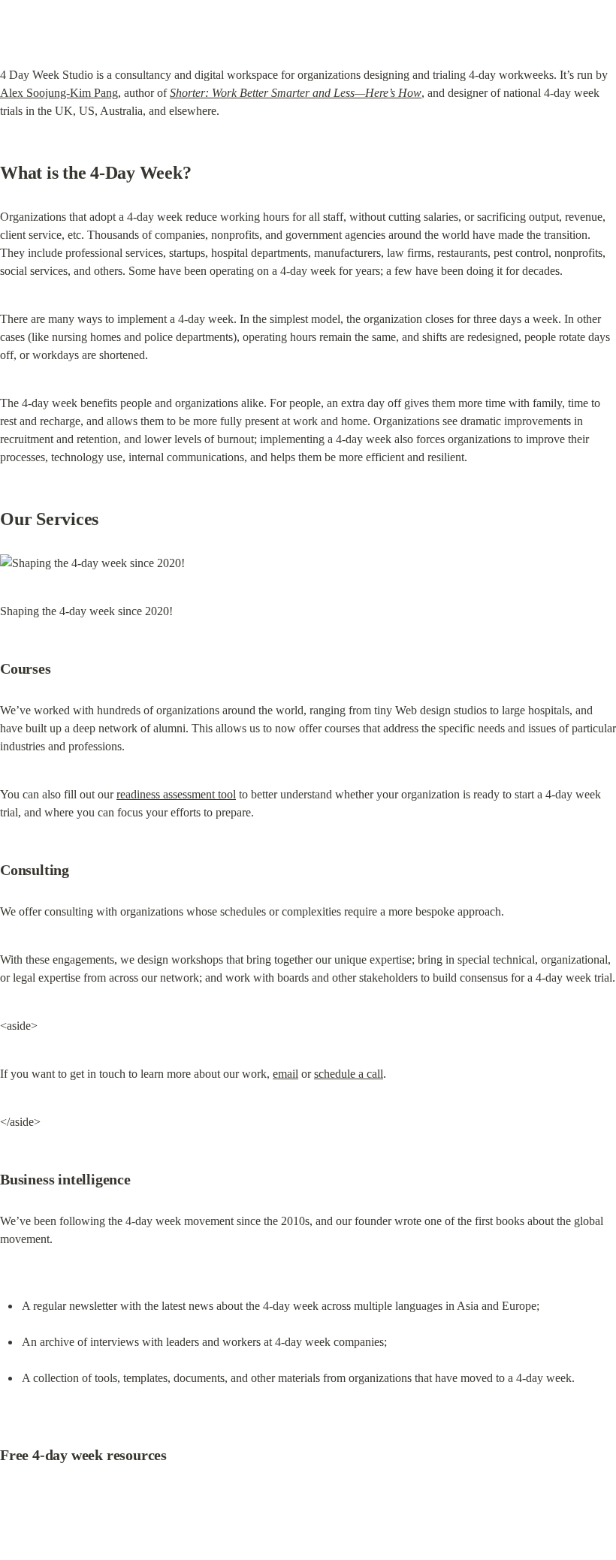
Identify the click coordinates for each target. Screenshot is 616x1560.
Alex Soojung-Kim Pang (59, 92)
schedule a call (348, 1073)
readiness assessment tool (176, 794)
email (285, 1073)
